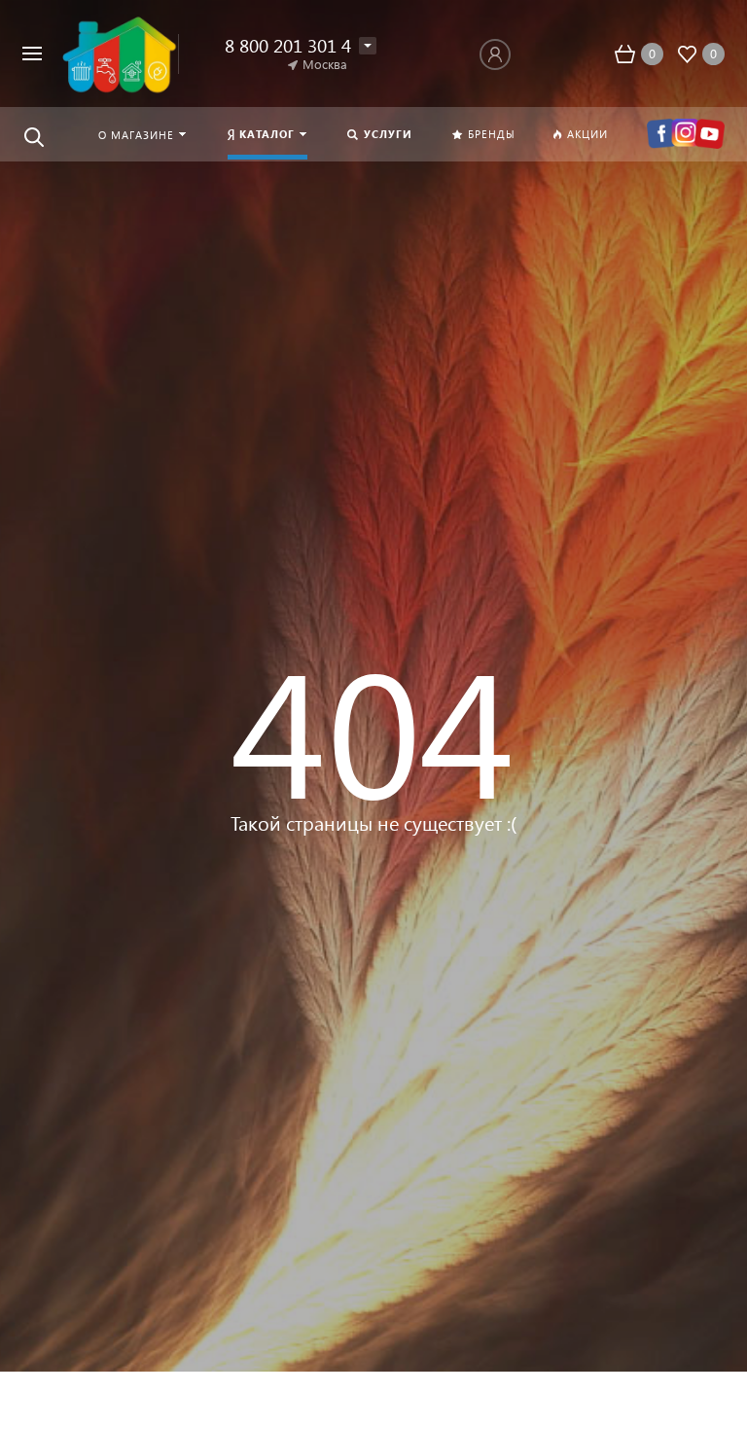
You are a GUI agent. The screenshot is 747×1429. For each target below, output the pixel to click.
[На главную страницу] (117, 53)
